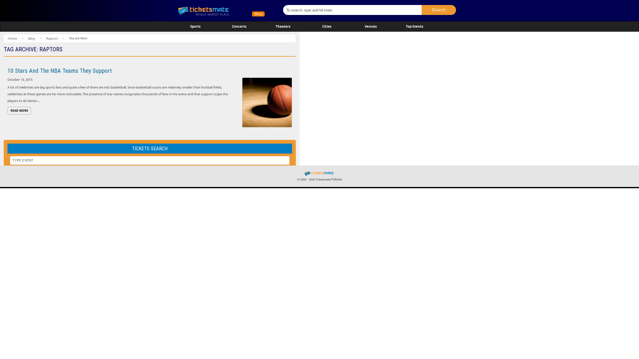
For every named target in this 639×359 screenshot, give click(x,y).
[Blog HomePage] (227, 10)
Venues (371, 26)
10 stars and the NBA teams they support (59, 70)
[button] (439, 10)
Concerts (239, 26)
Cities (326, 26)
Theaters (283, 26)
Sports (195, 26)
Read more (19, 110)
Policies (336, 179)
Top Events (414, 26)
